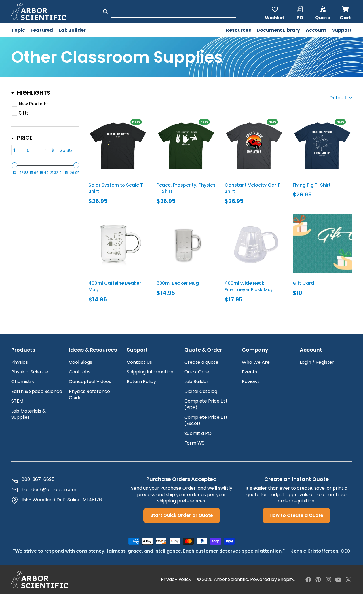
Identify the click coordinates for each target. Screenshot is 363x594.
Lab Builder (196, 381)
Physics (19, 362)
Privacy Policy (176, 579)
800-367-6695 (38, 479)
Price (25, 138)
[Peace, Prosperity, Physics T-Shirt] (186, 145)
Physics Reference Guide (89, 394)
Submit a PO (198, 433)
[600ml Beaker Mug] (186, 243)
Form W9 (194, 443)
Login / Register (317, 362)
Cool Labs (79, 372)
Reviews (251, 381)
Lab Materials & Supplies (28, 414)
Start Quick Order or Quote (181, 515)
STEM (17, 401)
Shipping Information (150, 372)
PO (300, 17)
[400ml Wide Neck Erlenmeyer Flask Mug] (254, 243)
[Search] (105, 11)
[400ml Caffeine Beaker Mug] (117, 243)
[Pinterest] (318, 579)
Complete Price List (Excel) (206, 420)
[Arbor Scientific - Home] (38, 11)
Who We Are (256, 362)
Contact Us (139, 362)
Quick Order (197, 372)
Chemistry (23, 381)
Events (249, 372)
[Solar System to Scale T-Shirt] (117, 145)
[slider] (14, 165)
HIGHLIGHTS (33, 93)
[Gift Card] (322, 243)
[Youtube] (338, 579)
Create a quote (201, 362)
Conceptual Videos (90, 381)
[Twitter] (348, 579)
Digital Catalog (200, 391)
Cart (346, 11)
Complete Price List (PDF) (206, 404)
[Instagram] (328, 579)
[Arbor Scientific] (39, 579)
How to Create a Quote (296, 515)
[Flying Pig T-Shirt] (322, 145)
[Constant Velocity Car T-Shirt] (254, 145)
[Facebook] (308, 579)
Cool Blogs (80, 362)
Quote (322, 17)
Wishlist (274, 17)
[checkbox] (44, 104)
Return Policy (141, 381)
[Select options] (99, 124)
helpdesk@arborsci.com (49, 490)
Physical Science (29, 372)
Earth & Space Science (36, 391)
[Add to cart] (99, 223)
